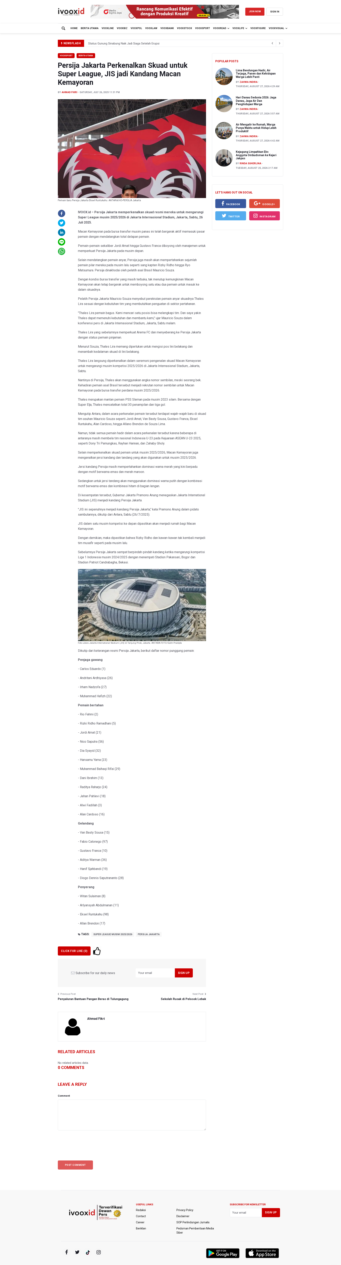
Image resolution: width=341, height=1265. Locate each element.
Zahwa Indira (249, 82)
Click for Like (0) (74, 951)
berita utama (89, 28)
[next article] (272, 43)
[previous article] (279, 43)
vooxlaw (151, 28)
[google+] (87, 1252)
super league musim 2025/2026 (112, 934)
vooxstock (184, 28)
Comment (64, 1095)
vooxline (108, 28)
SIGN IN (274, 11)
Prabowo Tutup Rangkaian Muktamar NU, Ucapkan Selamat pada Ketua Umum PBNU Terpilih (147, 43)
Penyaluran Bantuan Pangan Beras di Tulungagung (93, 999)
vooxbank (167, 28)
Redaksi (141, 1210)
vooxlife (238, 28)
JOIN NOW (255, 11)
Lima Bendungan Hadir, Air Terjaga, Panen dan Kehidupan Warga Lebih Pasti (256, 74)
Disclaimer (182, 1216)
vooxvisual (276, 28)
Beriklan (141, 1228)
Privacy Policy (184, 1210)
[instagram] (98, 1252)
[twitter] (77, 1252)
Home (74, 28)
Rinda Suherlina (250, 163)
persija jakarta (149, 934)
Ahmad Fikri (69, 92)
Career (140, 1222)
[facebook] (66, 1252)
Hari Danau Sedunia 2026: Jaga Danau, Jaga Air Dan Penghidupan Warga (256, 101)
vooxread (219, 28)
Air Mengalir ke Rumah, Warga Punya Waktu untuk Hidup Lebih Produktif (256, 128)
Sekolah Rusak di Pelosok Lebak (183, 999)
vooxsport (202, 28)
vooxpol (136, 28)
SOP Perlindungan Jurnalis (193, 1222)
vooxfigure (258, 28)
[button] (61, 213)
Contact (141, 1216)
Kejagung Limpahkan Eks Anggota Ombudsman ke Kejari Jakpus (256, 155)
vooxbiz (122, 28)
